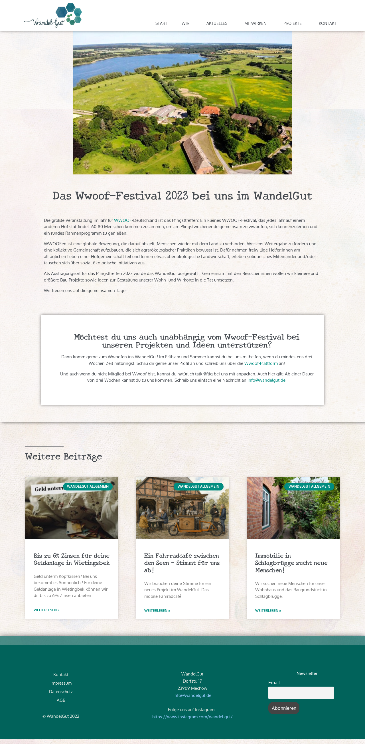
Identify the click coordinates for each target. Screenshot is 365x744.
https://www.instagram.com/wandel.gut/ (192, 716)
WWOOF (123, 220)
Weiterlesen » (47, 610)
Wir (185, 23)
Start (161, 23)
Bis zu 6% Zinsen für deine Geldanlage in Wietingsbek (72, 558)
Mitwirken (255, 23)
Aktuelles (216, 23)
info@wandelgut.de (266, 380)
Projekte (292, 23)
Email (274, 682)
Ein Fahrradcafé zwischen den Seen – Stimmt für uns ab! (182, 562)
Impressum (61, 683)
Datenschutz (61, 691)
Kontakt (327, 23)
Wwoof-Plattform (261, 363)
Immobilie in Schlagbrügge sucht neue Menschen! (291, 562)
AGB (61, 700)
